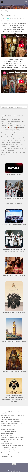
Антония (3, 137)
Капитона (21, 131)
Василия (13, 146)
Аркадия (10, 140)
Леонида (16, 148)
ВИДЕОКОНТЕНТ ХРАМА (14, 174)
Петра (13, 142)
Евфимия (3, 139)
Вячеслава (8, 135)
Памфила (14, 131)
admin (7, 18)
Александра (12, 129)
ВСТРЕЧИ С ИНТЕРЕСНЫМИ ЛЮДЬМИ (14, 275)
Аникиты (13, 127)
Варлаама (17, 133)
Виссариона (14, 137)
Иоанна (20, 135)
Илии (2, 135)
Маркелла (23, 140)
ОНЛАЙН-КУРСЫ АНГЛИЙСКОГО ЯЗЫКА (14, 341)
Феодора (11, 144)
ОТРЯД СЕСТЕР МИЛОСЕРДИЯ (14, 198)
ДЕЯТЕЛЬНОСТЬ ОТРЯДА (14, 203)
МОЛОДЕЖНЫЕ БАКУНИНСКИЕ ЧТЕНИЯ (14, 224)
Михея (8, 137)
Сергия (23, 133)
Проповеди (4, 11)
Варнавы (9, 139)
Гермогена (4, 140)
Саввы (21, 139)
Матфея (21, 137)
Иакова (8, 142)
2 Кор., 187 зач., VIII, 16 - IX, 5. (10, 152)
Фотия (6, 127)
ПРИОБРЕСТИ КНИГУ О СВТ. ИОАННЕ (14, 312)
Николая (3, 150)
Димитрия (16, 139)
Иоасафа (14, 135)
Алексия (3, 146)
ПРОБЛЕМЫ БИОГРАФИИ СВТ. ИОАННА (14, 371)
